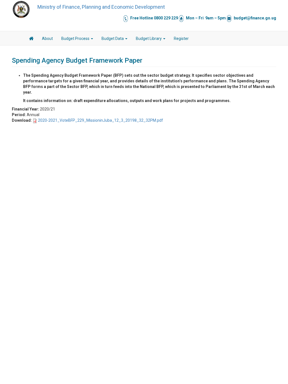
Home (31, 39)
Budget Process (75, 38)
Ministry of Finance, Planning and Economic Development (101, 7)
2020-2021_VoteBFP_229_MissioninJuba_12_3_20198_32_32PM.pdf (100, 120)
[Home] (21, 9)
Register (181, 38)
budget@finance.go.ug (255, 18)
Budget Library (149, 38)
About (47, 38)
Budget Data (113, 38)
